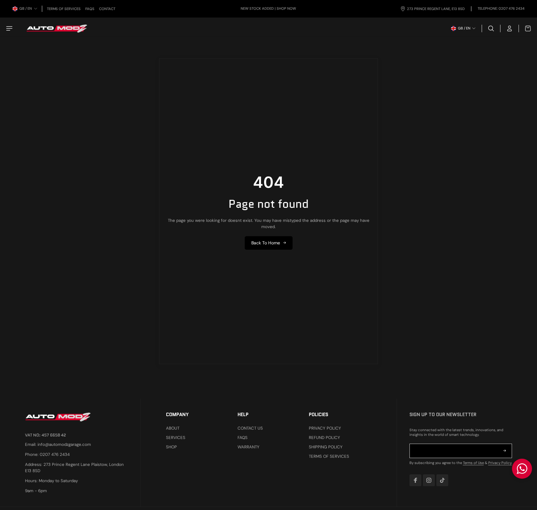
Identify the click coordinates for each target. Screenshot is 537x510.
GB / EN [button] (25, 8)
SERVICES (175, 437)
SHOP (171, 447)
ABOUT (172, 428)
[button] (504, 451)
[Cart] (525, 28)
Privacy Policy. (500, 463)
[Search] (491, 28)
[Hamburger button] (10, 28)
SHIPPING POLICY (326, 447)
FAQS (89, 9)
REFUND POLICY (324, 437)
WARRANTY (248, 447)
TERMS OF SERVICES (64, 9)
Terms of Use (473, 463)
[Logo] (56, 28)
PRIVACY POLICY (325, 428)
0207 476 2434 (511, 8)
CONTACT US (250, 428)
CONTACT (107, 9)
